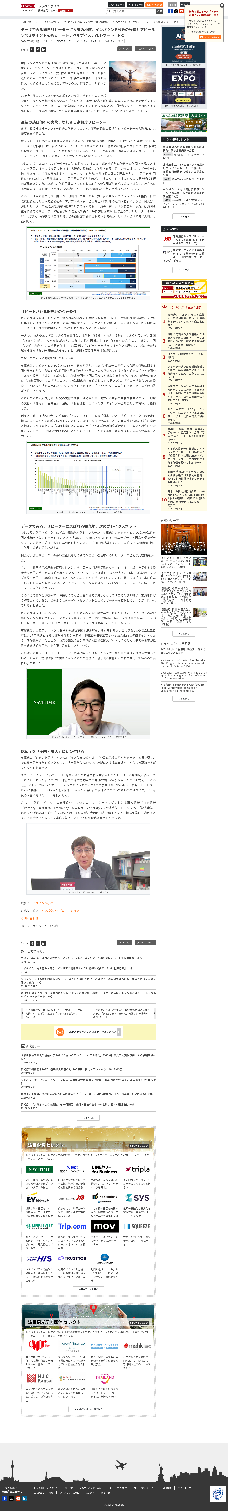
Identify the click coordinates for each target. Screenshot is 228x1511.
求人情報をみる (135, 4)
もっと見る (88, 1117)
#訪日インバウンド (114, 40)
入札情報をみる (116, 4)
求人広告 (90, 1492)
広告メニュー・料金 (43, 1492)
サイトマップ (184, 1487)
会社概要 (68, 1487)
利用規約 (167, 1487)
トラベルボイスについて (46, 1487)
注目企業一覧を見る (88, 1289)
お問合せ (105, 1492)
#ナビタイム (81, 40)
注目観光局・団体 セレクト (54, 1322)
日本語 (172, 4)
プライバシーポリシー (145, 1487)
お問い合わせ (31, 918)
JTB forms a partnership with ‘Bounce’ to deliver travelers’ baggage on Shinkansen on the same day (183, 687)
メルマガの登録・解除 (90, 1487)
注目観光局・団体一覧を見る (88, 1409)
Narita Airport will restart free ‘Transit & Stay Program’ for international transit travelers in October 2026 (183, 663)
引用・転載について (117, 1487)
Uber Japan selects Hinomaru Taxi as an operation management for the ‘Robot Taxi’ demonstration (184, 675)
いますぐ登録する (211, 37)
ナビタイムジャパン (43, 903)
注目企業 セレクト (46, 1145)
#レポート (96, 40)
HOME (24, 21)
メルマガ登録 (156, 4)
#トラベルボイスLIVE (61, 40)
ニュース (33, 21)
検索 (159, 11)
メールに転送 (124, 48)
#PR (45, 40)
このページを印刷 (146, 48)
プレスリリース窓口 (69, 1492)
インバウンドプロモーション (60, 911)
